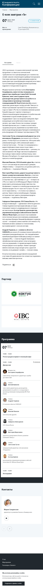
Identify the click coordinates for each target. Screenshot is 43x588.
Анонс (18, 63)
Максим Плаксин (13, 411)
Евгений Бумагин (13, 385)
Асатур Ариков (13, 457)
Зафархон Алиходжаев (15, 422)
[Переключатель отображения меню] (39, 3)
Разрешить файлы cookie (13, 583)
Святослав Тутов (13, 444)
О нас (4, 559)
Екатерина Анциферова (16, 372)
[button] (9, 528)
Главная (4, 10)
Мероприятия (6, 562)
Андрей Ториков (13, 401)
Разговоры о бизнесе (8, 565)
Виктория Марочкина (15, 432)
